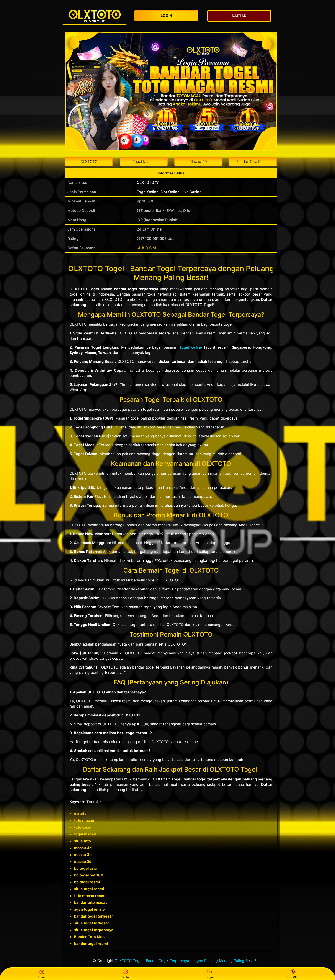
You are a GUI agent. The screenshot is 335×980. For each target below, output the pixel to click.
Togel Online (190, 347)
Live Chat (293, 977)
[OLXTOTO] (95, 15)
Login (209, 977)
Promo (42, 977)
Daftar (126, 977)
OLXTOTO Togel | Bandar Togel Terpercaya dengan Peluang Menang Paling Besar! (185, 960)
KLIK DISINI (146, 248)
